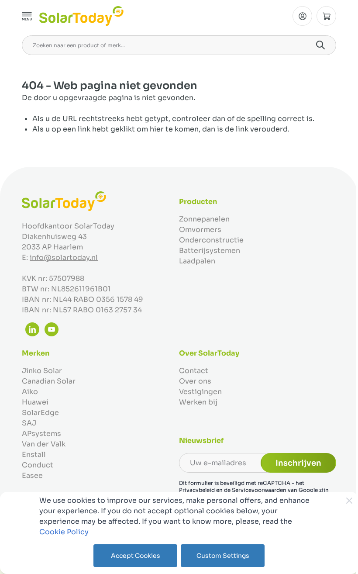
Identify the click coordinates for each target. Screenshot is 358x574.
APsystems (41, 433)
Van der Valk (43, 444)
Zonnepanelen (204, 219)
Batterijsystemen (209, 250)
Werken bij (198, 402)
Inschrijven (298, 463)
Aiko (30, 391)
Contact (193, 370)
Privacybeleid (197, 490)
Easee (32, 475)
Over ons (195, 381)
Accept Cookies (135, 556)
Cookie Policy (64, 531)
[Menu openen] (27, 16)
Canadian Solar (49, 381)
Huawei (35, 402)
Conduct (37, 465)
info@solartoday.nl (64, 257)
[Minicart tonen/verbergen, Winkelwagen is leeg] (326, 16)
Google (308, 490)
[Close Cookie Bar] (349, 500)
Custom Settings (222, 556)
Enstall (34, 454)
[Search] (320, 45)
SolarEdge (40, 412)
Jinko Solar (42, 370)
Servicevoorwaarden (259, 490)
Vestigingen (200, 391)
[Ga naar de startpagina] (81, 16)
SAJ (29, 423)
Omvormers (200, 229)
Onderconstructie (211, 240)
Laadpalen (197, 261)
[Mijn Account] (302, 16)
